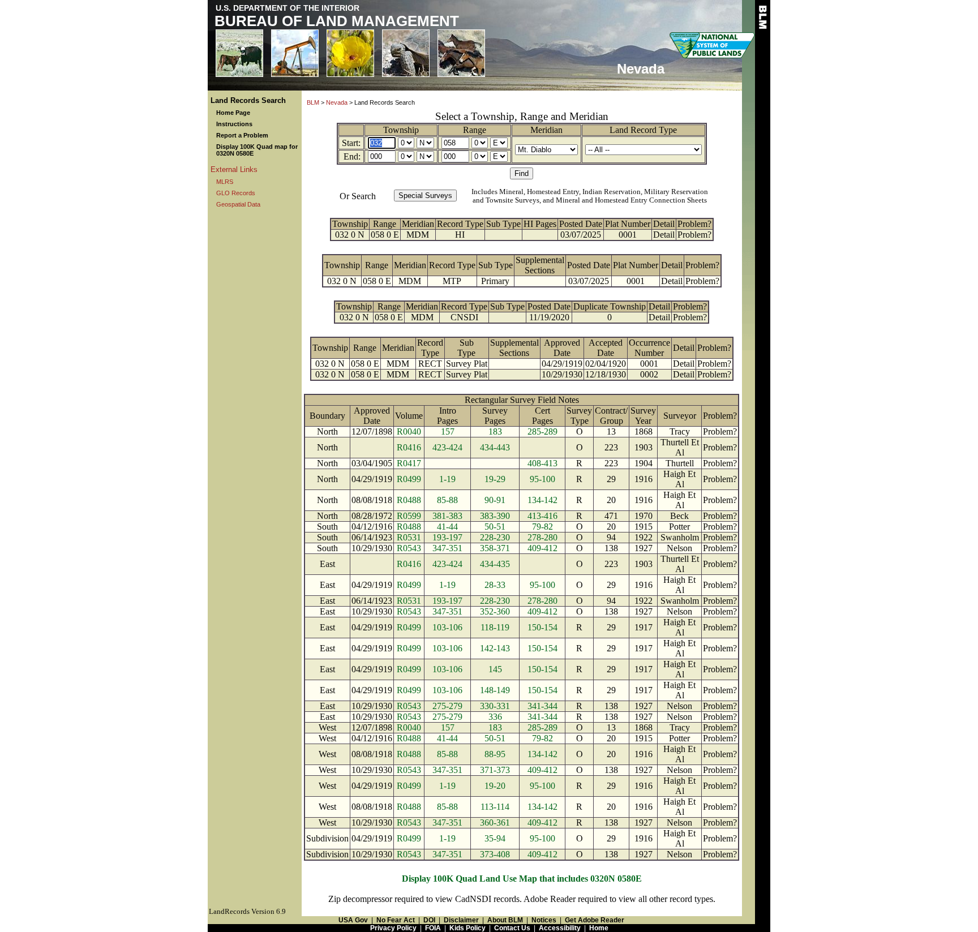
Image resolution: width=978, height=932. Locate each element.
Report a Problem (242, 135)
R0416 (409, 447)
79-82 (542, 526)
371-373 (495, 770)
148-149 (495, 690)
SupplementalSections (540, 265)
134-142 (542, 500)
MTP (452, 281)
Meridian (546, 130)
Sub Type (503, 224)
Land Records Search (248, 100)
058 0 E (385, 234)
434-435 (495, 564)
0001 (628, 234)
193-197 (447, 537)
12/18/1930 (605, 374)
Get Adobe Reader (594, 920)
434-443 (495, 447)
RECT (430, 363)
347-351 (447, 548)
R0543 (409, 548)
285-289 (542, 431)
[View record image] (503, 234)
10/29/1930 (562, 374)
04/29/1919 (562, 363)
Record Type (460, 224)
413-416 (542, 516)
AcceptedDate (606, 348)
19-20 (494, 786)
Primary (495, 281)
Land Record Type (643, 130)
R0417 (409, 463)
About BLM (505, 920)
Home (598, 928)
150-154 (542, 627)
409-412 (542, 548)
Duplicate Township (609, 306)
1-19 (447, 479)
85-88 (447, 500)
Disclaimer (461, 920)
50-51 (494, 526)
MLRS (224, 181)
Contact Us (512, 928)
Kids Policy (467, 928)
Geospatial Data (238, 204)
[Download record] (508, 317)
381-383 (447, 516)
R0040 (409, 431)
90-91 (494, 500)
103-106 (447, 627)
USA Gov (353, 920)
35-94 (494, 838)
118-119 (495, 627)
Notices (543, 920)
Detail (664, 224)
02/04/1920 (605, 363)
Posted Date (580, 224)
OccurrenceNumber (649, 348)
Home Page (233, 112)
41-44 (447, 526)
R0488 (409, 500)
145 (495, 669)
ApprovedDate (562, 348)
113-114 (495, 806)
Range (474, 130)
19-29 (494, 479)
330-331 (495, 706)
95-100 (542, 479)
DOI (429, 920)
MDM (417, 234)
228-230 (495, 537)
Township (401, 130)
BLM (313, 102)
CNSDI (464, 317)
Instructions (234, 124)
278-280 (542, 537)
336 (495, 716)
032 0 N (349, 234)
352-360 (495, 611)
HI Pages (540, 224)
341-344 (542, 706)
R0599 (409, 516)
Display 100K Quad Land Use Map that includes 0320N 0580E (522, 878)
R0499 (409, 479)
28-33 (494, 585)
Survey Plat (466, 363)
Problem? (694, 224)
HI (460, 234)
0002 (649, 374)
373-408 (495, 854)
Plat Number (627, 224)
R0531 (409, 537)
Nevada (337, 102)
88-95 (494, 754)
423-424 (447, 447)
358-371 (495, 548)
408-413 (542, 463)
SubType (466, 348)
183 (495, 431)
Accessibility (560, 928)
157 (447, 431)
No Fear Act (395, 920)
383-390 (495, 516)
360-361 (495, 822)
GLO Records (235, 193)
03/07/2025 (580, 234)
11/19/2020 (549, 317)
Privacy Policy (393, 928)
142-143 (495, 648)
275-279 (447, 706)
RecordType (430, 348)
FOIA (433, 928)
